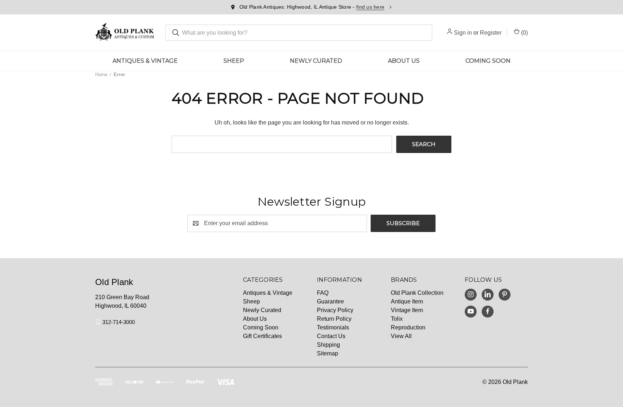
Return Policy (334, 319)
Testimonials (333, 327)
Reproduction (408, 327)
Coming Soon (488, 60)
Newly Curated (316, 60)
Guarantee (330, 301)
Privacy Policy (335, 310)
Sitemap (327, 353)
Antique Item (407, 301)
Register (491, 33)
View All (401, 336)
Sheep (234, 60)
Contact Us (331, 336)
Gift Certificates (262, 336)
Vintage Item (407, 310)
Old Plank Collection (417, 293)
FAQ (322, 293)
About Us (404, 60)
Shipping (328, 345)
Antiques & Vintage (145, 60)
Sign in (463, 33)
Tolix (397, 319)
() (524, 33)
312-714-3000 (118, 322)
